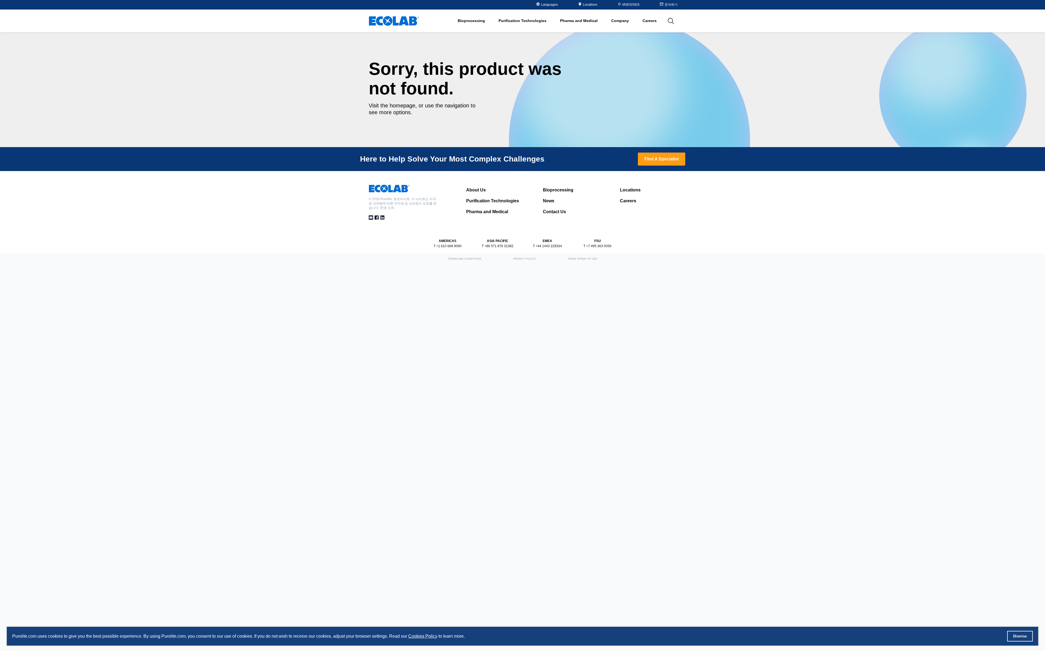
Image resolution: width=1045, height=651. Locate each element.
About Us (476, 190)
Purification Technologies (492, 201)
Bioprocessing (558, 190)
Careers (650, 20)
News (548, 201)
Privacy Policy (524, 258)
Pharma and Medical (487, 211)
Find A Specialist (661, 159)
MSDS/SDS (631, 5)
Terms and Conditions (464, 258)
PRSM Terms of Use (582, 258)
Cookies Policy (422, 636)
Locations (590, 5)
